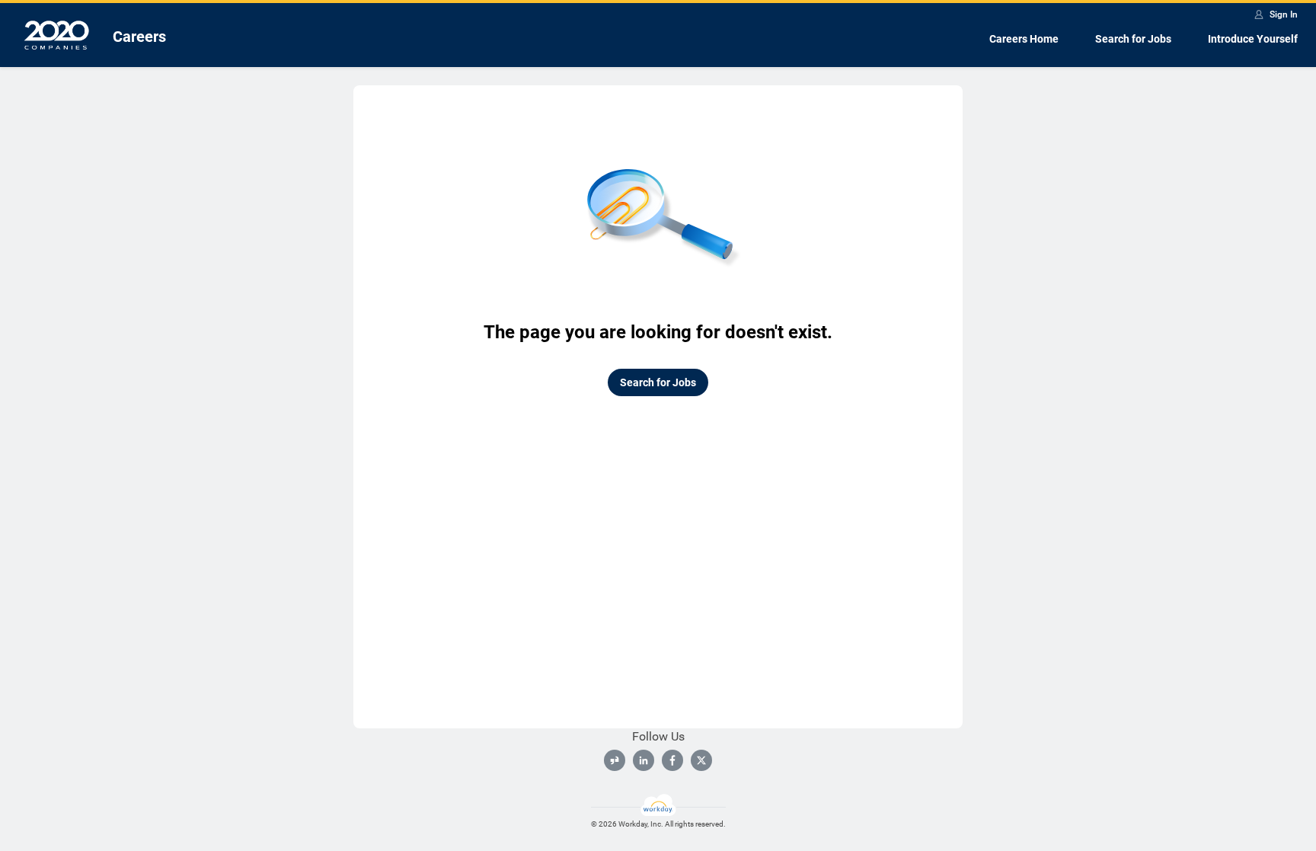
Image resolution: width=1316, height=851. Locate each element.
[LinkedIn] (643, 760)
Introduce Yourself (1253, 39)
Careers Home (1024, 39)
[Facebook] (672, 760)
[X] (701, 760)
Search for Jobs (1133, 39)
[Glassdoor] (614, 760)
